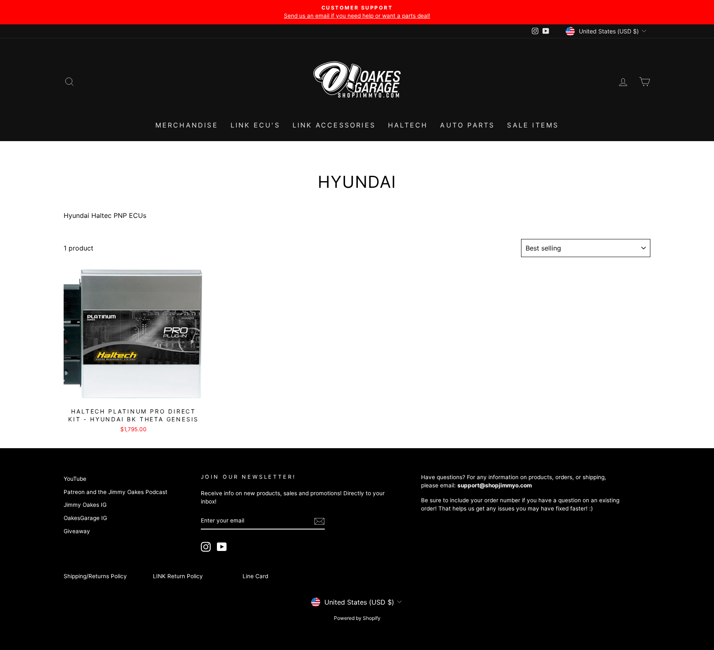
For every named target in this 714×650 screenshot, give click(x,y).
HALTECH (408, 125)
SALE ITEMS (533, 125)
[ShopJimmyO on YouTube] (222, 547)
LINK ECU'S (255, 125)
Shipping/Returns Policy (95, 576)
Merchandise (186, 125)
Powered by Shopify (357, 618)
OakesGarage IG (85, 518)
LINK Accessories (334, 125)
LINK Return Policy (178, 576)
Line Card (255, 576)
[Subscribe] (319, 520)
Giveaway (77, 531)
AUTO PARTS (467, 125)
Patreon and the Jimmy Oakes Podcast (115, 492)
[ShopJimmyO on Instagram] (206, 547)
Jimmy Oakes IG (85, 504)
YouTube (75, 478)
